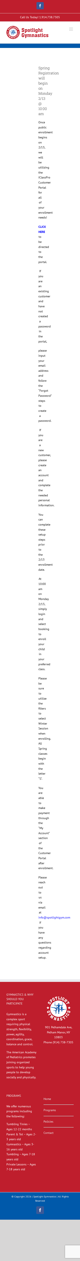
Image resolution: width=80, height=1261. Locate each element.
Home (47, 1099)
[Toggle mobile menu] (71, 29)
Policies (48, 1121)
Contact (49, 1133)
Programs (50, 1110)
